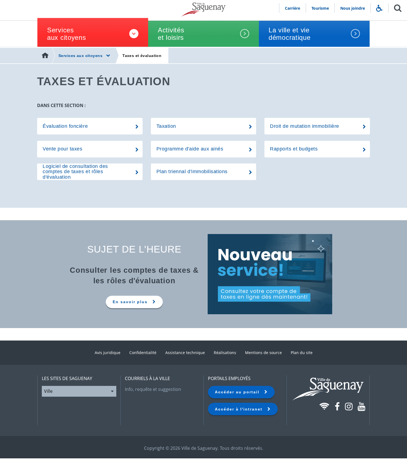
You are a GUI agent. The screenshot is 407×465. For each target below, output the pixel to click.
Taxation (166, 126)
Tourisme (320, 8)
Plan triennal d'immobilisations (192, 171)
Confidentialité (142, 352)
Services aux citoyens (66, 33)
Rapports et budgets (294, 149)
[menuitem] (45, 55)
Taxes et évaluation (141, 55)
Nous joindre (352, 8)
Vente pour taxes (62, 149)
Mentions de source (263, 352)
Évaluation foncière (65, 126)
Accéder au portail (239, 392)
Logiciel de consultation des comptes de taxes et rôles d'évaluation (75, 171)
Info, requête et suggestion (153, 389)
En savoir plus (133, 302)
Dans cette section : (61, 105)
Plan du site (302, 352)
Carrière (292, 8)
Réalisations (225, 352)
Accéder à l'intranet (241, 409)
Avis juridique (107, 352)
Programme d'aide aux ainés (189, 149)
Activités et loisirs (171, 33)
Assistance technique (185, 352)
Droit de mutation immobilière (304, 126)
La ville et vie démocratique (290, 33)
